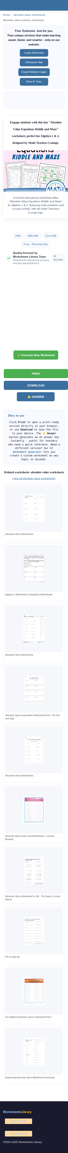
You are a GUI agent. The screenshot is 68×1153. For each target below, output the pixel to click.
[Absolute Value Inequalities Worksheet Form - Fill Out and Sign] (34, 689)
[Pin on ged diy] (34, 931)
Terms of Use (18, 1121)
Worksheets (17, 1112)
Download (36, 385)
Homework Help (34, 62)
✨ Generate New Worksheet (36, 355)
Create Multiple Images (34, 72)
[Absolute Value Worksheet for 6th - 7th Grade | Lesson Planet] (34, 870)
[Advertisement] (34, 309)
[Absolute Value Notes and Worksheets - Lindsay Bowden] (34, 810)
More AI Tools (34, 81)
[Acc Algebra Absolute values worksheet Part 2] (34, 991)
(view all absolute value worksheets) (34, 478)
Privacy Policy (18, 1133)
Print (36, 373)
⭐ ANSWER (35, 396)
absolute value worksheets (29, 14)
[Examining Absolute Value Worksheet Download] (34, 1051)
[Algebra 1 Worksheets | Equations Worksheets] (34, 568)
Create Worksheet (34, 52)
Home (6, 14)
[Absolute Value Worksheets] (34, 508)
